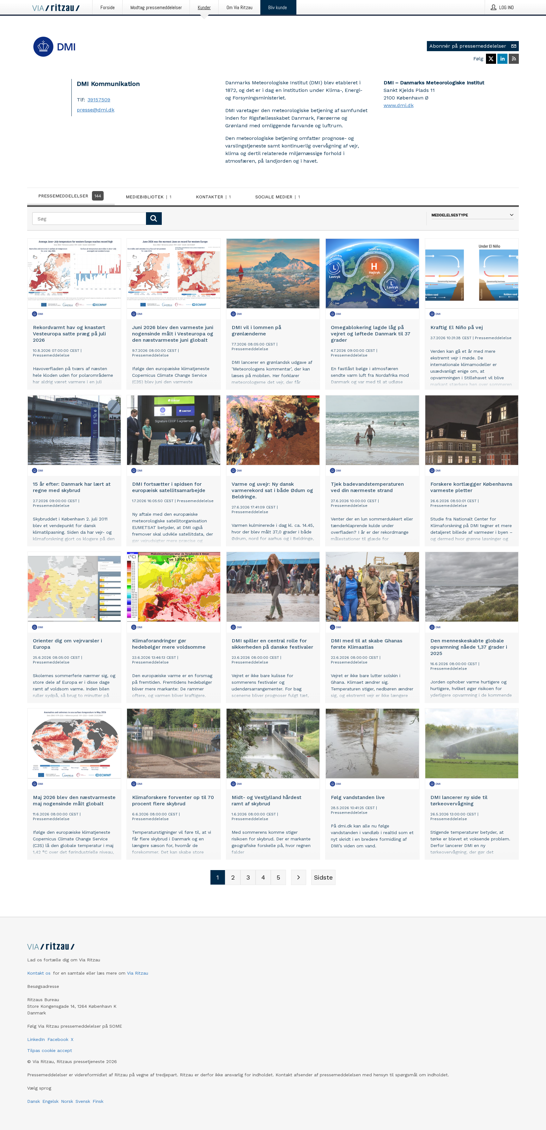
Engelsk (50, 1101)
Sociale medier (277, 196)
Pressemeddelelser (69, 195)
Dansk (33, 1101)
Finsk (98, 1101)
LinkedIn (36, 1039)
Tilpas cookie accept (49, 1050)
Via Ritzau (137, 973)
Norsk (67, 1101)
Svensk (83, 1101)
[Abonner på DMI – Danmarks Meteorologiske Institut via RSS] (514, 59)
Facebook (57, 1039)
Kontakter (213, 196)
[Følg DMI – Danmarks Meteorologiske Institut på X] (491, 59)
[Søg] (154, 218)
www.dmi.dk (399, 105)
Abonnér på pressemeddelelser (467, 46)
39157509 (99, 100)
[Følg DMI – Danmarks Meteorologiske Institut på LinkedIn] (502, 59)
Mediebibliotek (148, 196)
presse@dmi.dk (95, 110)
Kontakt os (39, 973)
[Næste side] (298, 877)
